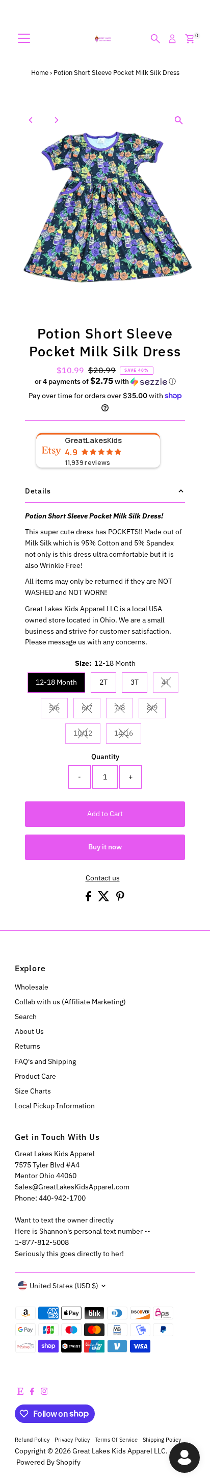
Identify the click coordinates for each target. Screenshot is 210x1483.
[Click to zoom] (178, 120)
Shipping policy (162, 1439)
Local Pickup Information (55, 1105)
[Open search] (155, 38)
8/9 (156, 709)
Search (26, 1016)
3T (134, 682)
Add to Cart (105, 813)
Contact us (103, 878)
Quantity (105, 756)
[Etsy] (20, 1392)
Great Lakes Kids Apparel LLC (119, 1450)
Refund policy (32, 1439)
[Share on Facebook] (89, 898)
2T (103, 682)
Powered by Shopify (48, 1462)
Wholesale (31, 987)
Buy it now (105, 846)
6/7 (91, 709)
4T (170, 684)
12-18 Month (56, 682)
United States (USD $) (64, 1285)
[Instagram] (44, 1392)
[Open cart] (190, 38)
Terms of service (116, 1439)
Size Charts (33, 1091)
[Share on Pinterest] (120, 898)
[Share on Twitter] (104, 898)
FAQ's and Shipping (45, 1061)
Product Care (35, 1076)
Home (39, 72)
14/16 (127, 735)
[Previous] (31, 120)
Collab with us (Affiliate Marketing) (70, 1001)
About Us (29, 1031)
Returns (27, 1046)
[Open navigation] (24, 38)
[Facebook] (32, 1392)
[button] (105, 381)
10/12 (86, 735)
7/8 (123, 709)
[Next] (56, 120)
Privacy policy (72, 1439)
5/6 (58, 709)
